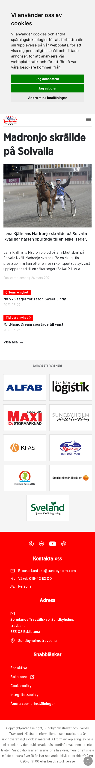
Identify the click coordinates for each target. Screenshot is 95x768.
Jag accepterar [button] (47, 79)
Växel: (34, 579)
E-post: (46, 571)
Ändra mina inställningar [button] (47, 98)
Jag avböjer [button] (47, 88)
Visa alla (10, 342)
